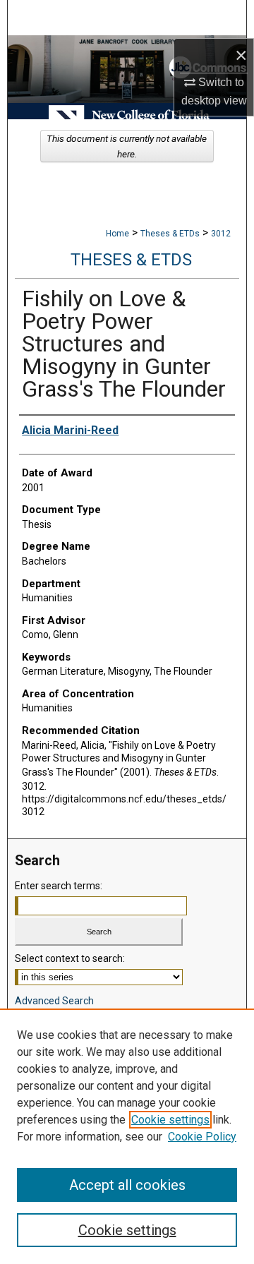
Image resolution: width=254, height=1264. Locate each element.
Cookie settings (170, 1119)
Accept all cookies (127, 1184)
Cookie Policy (202, 1136)
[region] (127, 1136)
